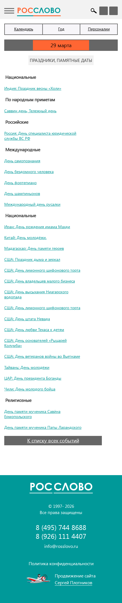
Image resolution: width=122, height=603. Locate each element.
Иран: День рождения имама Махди (37, 226)
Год (61, 29)
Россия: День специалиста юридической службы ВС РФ (40, 135)
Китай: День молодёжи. (25, 237)
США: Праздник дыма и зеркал (32, 259)
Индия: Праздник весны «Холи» (32, 88)
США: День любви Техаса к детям (34, 329)
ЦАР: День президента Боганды (32, 378)
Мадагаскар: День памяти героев (34, 248)
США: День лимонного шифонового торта (42, 270)
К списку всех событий (53, 440)
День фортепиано (20, 182)
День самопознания (22, 160)
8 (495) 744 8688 (61, 527)
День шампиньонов (22, 193)
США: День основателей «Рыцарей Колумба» (35, 343)
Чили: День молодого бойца (29, 389)
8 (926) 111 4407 (61, 536)
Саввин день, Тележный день (30, 110)
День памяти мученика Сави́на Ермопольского (32, 414)
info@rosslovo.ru (61, 546)
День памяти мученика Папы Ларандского (42, 427)
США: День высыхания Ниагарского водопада (36, 294)
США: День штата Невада (27, 318)
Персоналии (99, 29)
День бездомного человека (29, 171)
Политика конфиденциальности (61, 563)
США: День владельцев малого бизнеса (39, 281)
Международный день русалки (32, 204)
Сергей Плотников (73, 582)
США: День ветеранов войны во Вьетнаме (42, 356)
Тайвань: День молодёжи (26, 367)
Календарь (23, 29)
